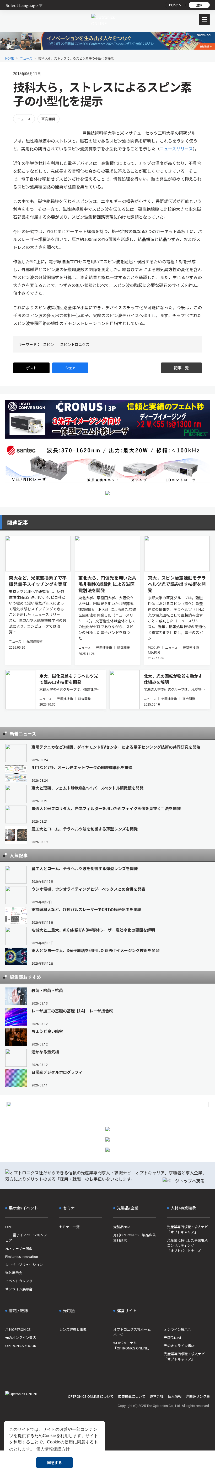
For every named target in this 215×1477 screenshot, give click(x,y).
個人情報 (174, 1396)
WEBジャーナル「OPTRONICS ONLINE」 (132, 1345)
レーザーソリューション (24, 1264)
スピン (48, 344)
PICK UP (154, 647)
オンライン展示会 (19, 1288)
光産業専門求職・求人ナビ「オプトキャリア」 (187, 1229)
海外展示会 (13, 1272)
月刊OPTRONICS (18, 1329)
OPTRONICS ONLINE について (91, 1396)
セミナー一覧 (69, 1226)
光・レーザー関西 (19, 1248)
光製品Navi (121, 1226)
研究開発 (48, 118)
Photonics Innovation (21, 1256)
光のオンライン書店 (20, 1337)
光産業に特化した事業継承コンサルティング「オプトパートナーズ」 (187, 1245)
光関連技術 (34, 641)
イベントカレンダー (20, 1280)
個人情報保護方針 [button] (53, 1449)
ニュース (26, 58)
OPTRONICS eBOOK (20, 1345)
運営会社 (156, 1396)
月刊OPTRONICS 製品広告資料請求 (134, 1237)
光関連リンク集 (198, 1396)
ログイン (175, 5)
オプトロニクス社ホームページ (132, 1332)
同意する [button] (54, 1462)
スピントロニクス (74, 344)
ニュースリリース (176, 148)
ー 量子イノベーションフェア (26, 1237)
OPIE (9, 1226)
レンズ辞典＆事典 (73, 1329)
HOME (9, 58)
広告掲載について (131, 1396)
